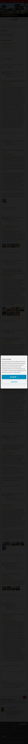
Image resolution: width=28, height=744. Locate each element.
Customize (14, 382)
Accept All (13, 377)
